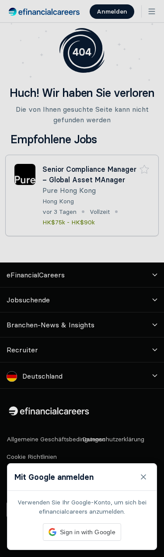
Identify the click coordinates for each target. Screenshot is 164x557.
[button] (82, 278)
